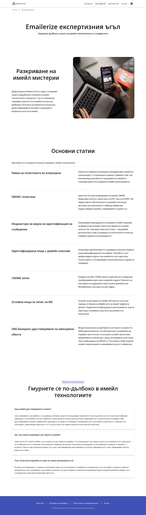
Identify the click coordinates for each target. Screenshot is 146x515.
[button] (73, 409)
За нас (124, 4)
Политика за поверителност (86, 503)
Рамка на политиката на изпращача (36, 173)
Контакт (40, 503)
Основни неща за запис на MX (32, 302)
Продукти (88, 4)
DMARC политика (23, 197)
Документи (100, 4)
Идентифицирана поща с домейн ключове (41, 251)
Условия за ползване (58, 503)
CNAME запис (21, 278)
